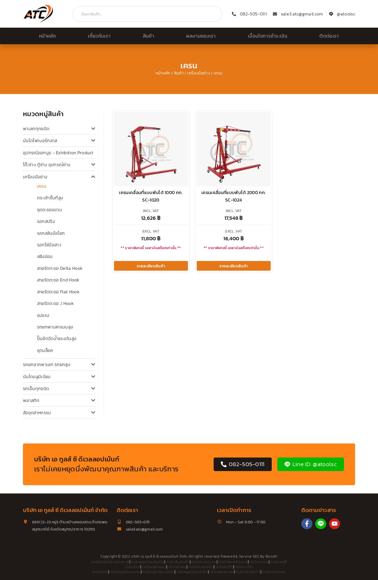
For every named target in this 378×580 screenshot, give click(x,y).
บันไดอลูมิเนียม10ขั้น (158, 571)
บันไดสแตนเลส (221, 571)
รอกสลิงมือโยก (51, 233)
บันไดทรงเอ (259, 562)
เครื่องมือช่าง (198, 73)
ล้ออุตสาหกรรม (37, 412)
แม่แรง (43, 315)
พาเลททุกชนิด (36, 128)
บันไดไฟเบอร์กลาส (40, 140)
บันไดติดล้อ (176, 566)
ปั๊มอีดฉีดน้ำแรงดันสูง (56, 338)
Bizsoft (272, 556)
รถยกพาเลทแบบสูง (55, 326)
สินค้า (148, 36)
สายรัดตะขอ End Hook (58, 279)
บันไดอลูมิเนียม (37, 376)
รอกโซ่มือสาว (49, 244)
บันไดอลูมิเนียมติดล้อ (147, 562)
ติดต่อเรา (329, 36)
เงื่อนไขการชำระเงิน (267, 36)
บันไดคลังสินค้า (247, 571)
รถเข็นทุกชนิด (36, 388)
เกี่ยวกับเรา (99, 36)
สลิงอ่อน (45, 256)
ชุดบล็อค (45, 350)
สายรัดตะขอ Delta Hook (59, 268)
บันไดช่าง (132, 566)
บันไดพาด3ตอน (274, 571)
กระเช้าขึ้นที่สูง (50, 197)
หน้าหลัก (47, 36)
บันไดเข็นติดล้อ (177, 562)
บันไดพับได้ (224, 566)
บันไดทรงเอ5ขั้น (200, 566)
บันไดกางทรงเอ (204, 562)
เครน (41, 186)
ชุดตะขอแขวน (49, 209)
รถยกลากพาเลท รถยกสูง (46, 364)
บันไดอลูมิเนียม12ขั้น (192, 571)
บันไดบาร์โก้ (244, 566)
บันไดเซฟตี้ (279, 562)
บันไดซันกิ (99, 571)
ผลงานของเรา (201, 36)
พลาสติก (31, 400)
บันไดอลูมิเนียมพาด (124, 571)
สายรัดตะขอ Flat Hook (58, 291)
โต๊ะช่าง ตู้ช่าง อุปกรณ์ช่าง (46, 164)
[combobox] (147, 14)
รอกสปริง (46, 221)
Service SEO (249, 556)
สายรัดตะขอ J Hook (55, 303)
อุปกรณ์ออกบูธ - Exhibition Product (58, 152)
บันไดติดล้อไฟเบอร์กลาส (109, 562)
